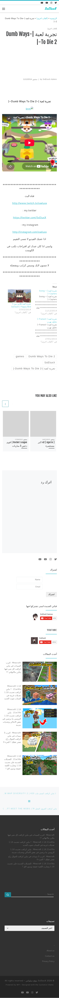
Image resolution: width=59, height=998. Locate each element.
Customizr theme (46, 985)
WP (18, 985)
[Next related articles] (5, 404)
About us (50, 950)
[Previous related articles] (12, 404)
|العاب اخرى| (42, 18)
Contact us (49, 956)
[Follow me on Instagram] (51, 2)
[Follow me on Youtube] (47, 2)
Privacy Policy (48, 961)
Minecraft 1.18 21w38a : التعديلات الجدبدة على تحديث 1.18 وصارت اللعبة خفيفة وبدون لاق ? (30, 865)
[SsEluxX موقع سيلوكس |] (50, 9)
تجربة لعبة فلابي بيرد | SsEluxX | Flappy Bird (21, 305)
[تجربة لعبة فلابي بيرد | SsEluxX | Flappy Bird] (19, 295)
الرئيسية (53, 18)
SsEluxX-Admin (50, 79)
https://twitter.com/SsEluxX (29, 217)
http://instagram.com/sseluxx (29, 232)
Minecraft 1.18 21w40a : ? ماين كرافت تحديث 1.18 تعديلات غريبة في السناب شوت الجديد (31, 843)
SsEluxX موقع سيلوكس (36, 980)
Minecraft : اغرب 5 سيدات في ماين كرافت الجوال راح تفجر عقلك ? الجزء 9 (31, 858)
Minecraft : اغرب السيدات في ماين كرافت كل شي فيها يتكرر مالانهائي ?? (31, 836)
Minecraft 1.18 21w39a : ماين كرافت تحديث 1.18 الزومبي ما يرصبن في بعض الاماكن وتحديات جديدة (32, 851)
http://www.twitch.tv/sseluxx (29, 203)
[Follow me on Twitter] (56, 2)
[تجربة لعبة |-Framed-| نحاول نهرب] (44, 330)
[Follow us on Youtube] (42, 2)
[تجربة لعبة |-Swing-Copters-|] (44, 302)
